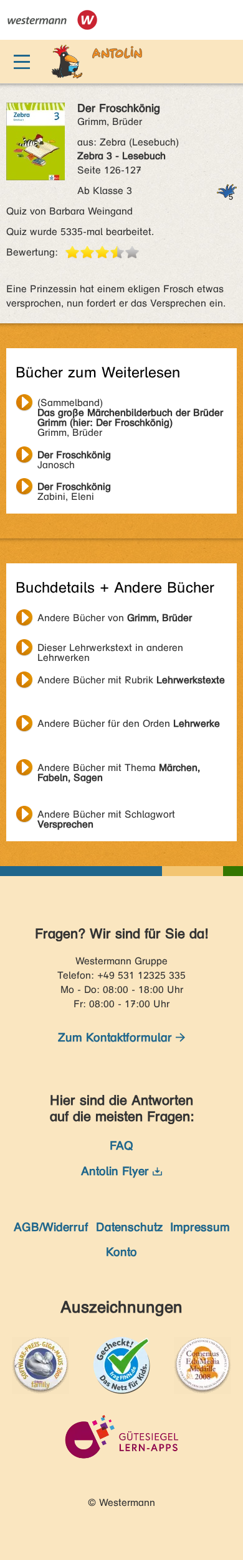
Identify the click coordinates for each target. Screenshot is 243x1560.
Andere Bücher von (114, 618)
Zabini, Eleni (74, 488)
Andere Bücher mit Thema (118, 769)
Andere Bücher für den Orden (128, 723)
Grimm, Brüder (130, 404)
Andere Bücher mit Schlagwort (106, 815)
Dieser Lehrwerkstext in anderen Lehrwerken (110, 649)
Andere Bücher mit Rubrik (131, 680)
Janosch (74, 456)
